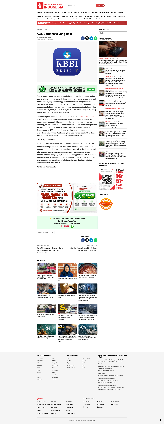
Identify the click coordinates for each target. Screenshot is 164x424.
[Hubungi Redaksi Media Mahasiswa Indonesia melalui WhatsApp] (67, 89)
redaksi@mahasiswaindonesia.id (115, 366)
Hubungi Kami (55, 410)
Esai (83, 365)
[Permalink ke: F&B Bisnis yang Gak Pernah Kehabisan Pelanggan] (46, 329)
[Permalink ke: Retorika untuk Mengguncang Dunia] (67, 288)
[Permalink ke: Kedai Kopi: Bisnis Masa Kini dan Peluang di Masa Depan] (87, 268)
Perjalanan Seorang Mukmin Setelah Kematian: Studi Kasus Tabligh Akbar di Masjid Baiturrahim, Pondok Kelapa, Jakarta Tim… (115, 82)
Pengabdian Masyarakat (116, 67)
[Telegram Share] (91, 38)
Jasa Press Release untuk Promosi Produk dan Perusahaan (65, 317)
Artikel (101, 58)
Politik (53, 367)
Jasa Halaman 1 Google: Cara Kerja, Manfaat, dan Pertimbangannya (114, 125)
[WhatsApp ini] (95, 38)
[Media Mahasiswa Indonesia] (51, 5)
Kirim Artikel (70, 404)
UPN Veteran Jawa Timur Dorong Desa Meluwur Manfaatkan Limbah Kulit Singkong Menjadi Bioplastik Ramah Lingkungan (116, 94)
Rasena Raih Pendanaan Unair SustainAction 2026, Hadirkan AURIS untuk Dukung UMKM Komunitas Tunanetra (113, 62)
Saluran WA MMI (109, 370)
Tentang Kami (41, 402)
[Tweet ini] (87, 38)
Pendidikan (40, 358)
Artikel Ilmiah (109, 140)
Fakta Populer (71, 367)
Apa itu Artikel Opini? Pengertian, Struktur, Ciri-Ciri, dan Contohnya (87, 337)
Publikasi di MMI (71, 413)
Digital (53, 372)
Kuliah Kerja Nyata (114, 108)
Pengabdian (55, 363)
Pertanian (54, 375)
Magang (39, 372)
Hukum (54, 360)
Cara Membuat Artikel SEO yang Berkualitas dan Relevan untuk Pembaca (115, 103)
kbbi (52, 232)
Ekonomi (54, 358)
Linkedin (101, 404)
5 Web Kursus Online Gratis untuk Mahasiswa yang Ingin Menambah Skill (45, 277)
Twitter (101, 401)
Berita (107, 67)
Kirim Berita (55, 407)
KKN (106, 130)
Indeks (68, 410)
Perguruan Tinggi (42, 413)
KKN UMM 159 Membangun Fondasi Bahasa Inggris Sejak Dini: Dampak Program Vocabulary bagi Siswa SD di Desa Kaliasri (59, 23)
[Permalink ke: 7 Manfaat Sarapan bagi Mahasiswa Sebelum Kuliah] (46, 288)
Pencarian (100, 5)
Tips (68, 363)
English (84, 360)
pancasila (54, 380)
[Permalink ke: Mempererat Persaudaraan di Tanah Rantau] (46, 308)
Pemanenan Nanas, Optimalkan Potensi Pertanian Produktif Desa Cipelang (116, 72)
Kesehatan (40, 360)
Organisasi (55, 377)
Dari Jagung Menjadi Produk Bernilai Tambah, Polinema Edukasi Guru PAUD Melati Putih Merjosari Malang (115, 155)
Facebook (87, 401)
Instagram (87, 404)
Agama (39, 377)
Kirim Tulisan (41, 407)
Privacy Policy (56, 404)
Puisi (83, 367)
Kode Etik (69, 402)
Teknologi (106, 58)
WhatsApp (116, 401)
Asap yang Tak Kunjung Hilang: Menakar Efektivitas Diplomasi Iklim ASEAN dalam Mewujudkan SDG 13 (115, 144)
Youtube (115, 404)
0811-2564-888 (108, 368)
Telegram (101, 407)
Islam (111, 76)
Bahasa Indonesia (87, 117)
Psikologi (39, 380)
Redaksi (53, 402)
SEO (111, 100)
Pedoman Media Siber (43, 404)
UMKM (38, 370)
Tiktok (86, 407)
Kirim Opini (69, 407)
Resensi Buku (86, 358)
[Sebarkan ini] (83, 38)
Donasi (39, 410)
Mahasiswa (55, 365)
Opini (68, 358)
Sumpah (53, 413)
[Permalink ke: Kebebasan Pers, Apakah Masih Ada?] (67, 270)
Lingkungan (55, 370)
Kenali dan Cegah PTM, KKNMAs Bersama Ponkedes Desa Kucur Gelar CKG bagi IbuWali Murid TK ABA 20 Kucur (116, 134)
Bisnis (107, 121)
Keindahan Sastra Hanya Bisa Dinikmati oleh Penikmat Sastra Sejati (83, 248)
